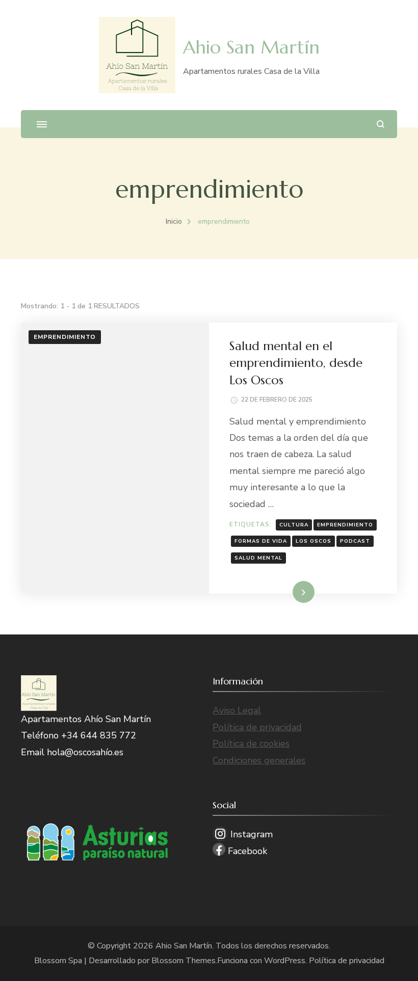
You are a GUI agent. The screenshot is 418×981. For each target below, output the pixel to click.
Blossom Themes (183, 960)
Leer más (288, 592)
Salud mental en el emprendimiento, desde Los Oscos (295, 363)
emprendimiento (345, 524)
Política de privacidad (257, 727)
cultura (293, 524)
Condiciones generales (259, 760)
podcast (355, 541)
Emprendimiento (65, 337)
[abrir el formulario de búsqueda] (380, 124)
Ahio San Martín (251, 47)
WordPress (284, 960)
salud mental (258, 558)
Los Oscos (313, 541)
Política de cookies (251, 743)
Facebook (246, 851)
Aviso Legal (237, 710)
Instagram (250, 834)
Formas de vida (260, 541)
